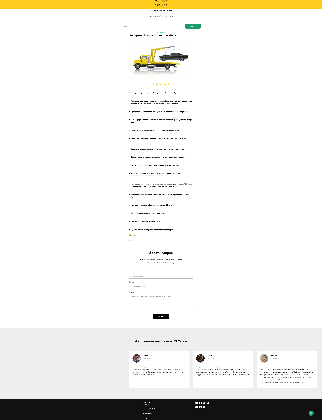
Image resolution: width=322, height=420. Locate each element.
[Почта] (200, 408)
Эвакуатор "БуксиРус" (146, 403)
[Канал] (196, 408)
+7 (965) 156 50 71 (148, 409)
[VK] (204, 404)
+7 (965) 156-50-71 (161, 5)
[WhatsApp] (200, 404)
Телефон (132, 282)
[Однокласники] (204, 408)
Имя (130, 272)
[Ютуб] (207, 404)
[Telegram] (196, 404)
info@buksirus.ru (147, 413)
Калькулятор (146, 418)
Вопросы (132, 292)
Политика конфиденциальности (161, 32)
